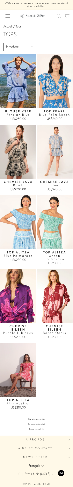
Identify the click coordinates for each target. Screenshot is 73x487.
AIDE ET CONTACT (35, 448)
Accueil (7, 26)
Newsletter (35, 457)
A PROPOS (35, 439)
